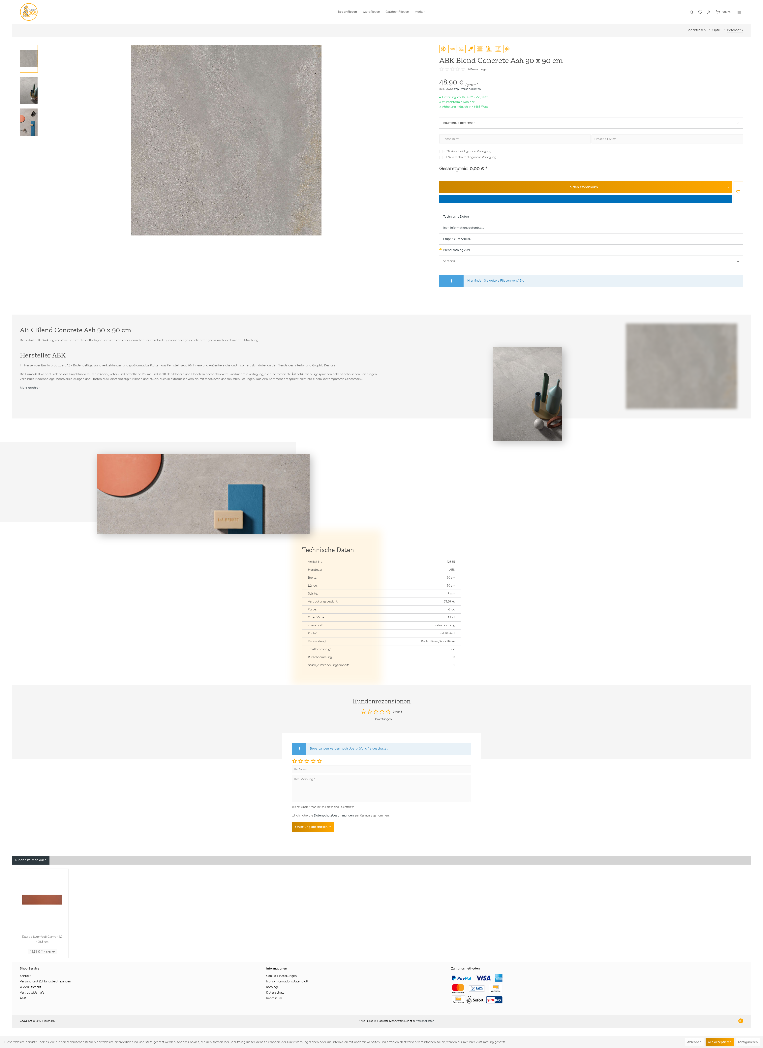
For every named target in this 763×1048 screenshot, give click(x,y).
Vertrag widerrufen (33, 992)
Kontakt (25, 975)
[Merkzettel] (700, 12)
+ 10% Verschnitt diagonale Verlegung (469, 157)
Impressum (274, 998)
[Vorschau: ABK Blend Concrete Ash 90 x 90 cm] (29, 59)
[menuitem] (347, 12)
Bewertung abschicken (311, 826)
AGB (23, 998)
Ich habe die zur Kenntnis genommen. (342, 815)
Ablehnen (694, 1042)
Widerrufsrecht (30, 987)
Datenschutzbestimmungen (334, 815)
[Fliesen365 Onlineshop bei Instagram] (740, 1021)
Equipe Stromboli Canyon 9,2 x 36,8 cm (42, 939)
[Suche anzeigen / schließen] (691, 12)
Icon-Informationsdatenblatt (463, 227)
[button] (294, 760)
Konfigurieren (748, 1042)
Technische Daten (456, 216)
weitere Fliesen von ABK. (506, 280)
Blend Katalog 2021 (456, 250)
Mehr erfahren (30, 387)
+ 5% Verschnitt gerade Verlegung (467, 151)
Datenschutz (275, 992)
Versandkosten (425, 1021)
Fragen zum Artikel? (457, 238)
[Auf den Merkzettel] (738, 192)
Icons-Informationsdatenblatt (287, 981)
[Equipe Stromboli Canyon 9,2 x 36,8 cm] (42, 899)
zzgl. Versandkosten (467, 89)
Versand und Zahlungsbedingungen (45, 981)
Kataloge (272, 987)
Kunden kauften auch (30, 860)
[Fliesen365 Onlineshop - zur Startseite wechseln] (29, 12)
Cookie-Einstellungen (281, 975)
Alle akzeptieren (720, 1042)
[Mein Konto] (709, 12)
